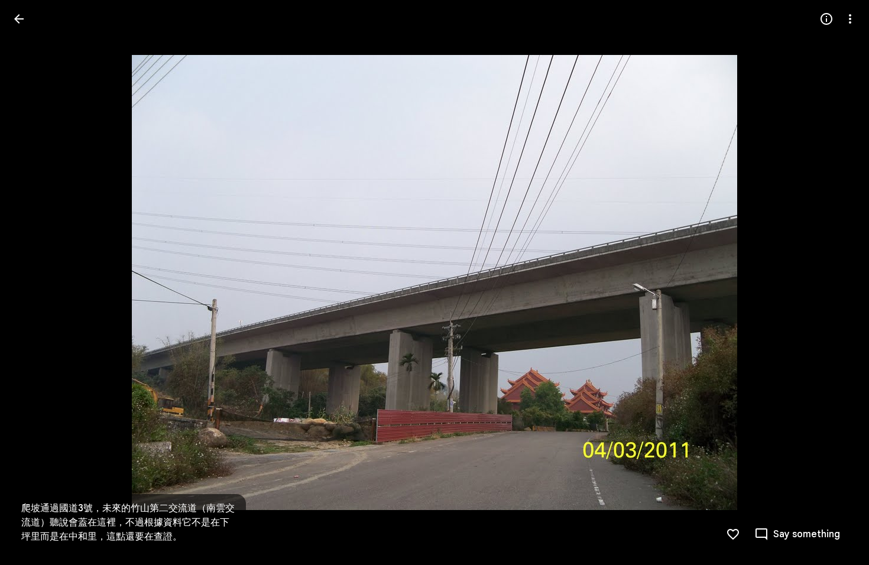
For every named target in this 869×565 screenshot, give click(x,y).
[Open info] (826, 19)
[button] (33, 282)
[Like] (733, 534)
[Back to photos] (19, 19)
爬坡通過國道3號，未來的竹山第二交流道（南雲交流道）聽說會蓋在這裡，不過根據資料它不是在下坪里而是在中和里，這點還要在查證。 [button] (128, 522)
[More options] (850, 19)
